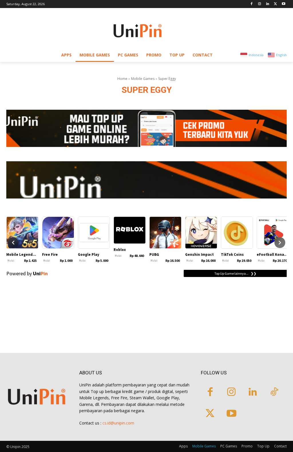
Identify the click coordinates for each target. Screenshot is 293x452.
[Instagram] (259, 4)
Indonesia (256, 55)
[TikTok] (274, 392)
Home (122, 78)
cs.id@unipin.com (118, 423)
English (281, 55)
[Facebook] (251, 4)
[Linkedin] (267, 4)
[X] (275, 4)
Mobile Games (143, 78)
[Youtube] (283, 4)
